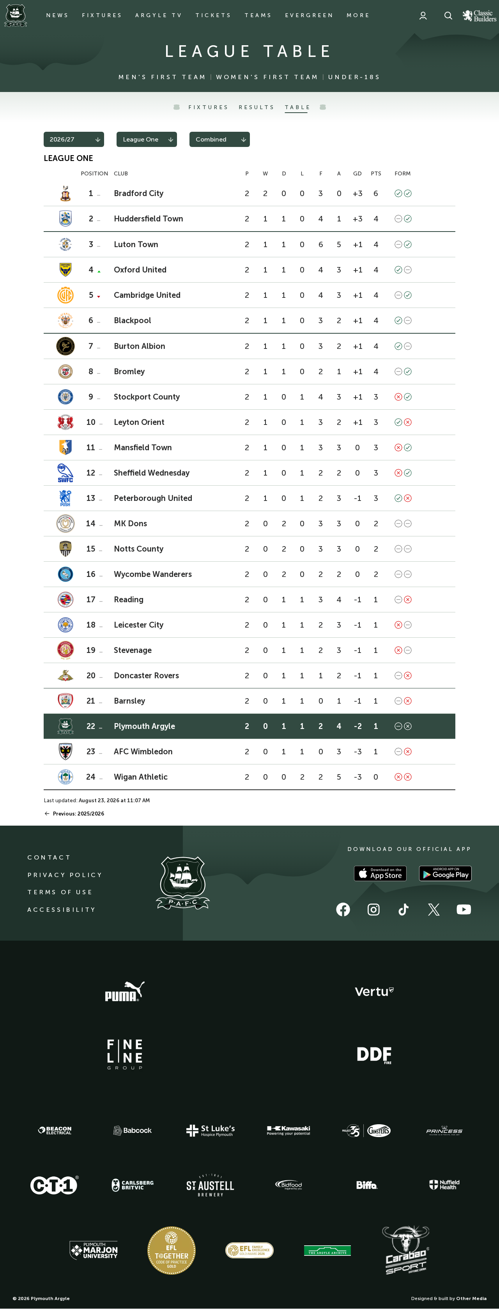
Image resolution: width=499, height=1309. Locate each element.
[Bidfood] (288, 1185)
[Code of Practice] (171, 1250)
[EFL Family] (249, 1250)
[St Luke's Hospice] (210, 1131)
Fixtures (102, 15)
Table (298, 107)
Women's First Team (267, 77)
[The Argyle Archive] (327, 1250)
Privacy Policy (65, 875)
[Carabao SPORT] (405, 1250)
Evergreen (309, 15)
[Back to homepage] (15, 15)
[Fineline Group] (125, 1054)
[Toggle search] (448, 15)
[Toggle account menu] (423, 15)
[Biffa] (366, 1185)
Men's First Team (163, 77)
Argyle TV (159, 15)
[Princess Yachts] (444, 1131)
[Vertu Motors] (374, 992)
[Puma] (125, 991)
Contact (49, 857)
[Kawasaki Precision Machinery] (288, 1130)
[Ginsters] (366, 1130)
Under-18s (354, 77)
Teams (258, 15)
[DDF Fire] (374, 1054)
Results (257, 107)
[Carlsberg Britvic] (132, 1185)
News (57, 15)
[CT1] (54, 1185)
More (358, 15)
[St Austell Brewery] (210, 1184)
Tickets (213, 15)
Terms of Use (60, 892)
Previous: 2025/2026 (78, 813)
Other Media (471, 1298)
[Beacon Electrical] (54, 1130)
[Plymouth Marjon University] (93, 1250)
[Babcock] (132, 1131)
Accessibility (61, 909)
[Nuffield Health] (444, 1184)
